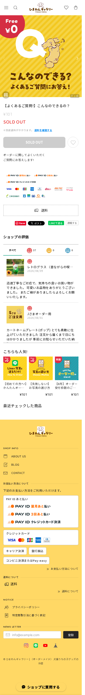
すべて (12, 250)
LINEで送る (56, 223)
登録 (71, 635)
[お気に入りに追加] (73, 142)
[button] (6, 7)
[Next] (77, 58)
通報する (72, 223)
